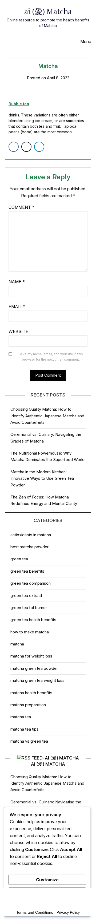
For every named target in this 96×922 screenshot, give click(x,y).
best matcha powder (29, 546)
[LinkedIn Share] (39, 147)
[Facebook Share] (14, 147)
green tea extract (26, 595)
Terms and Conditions (34, 912)
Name (17, 281)
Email (17, 306)
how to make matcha (29, 631)
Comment (21, 207)
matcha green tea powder (34, 668)
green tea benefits (27, 571)
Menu (85, 41)
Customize (47, 879)
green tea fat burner (28, 607)
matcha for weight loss (31, 656)
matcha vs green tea (29, 741)
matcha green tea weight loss (37, 680)
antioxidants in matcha (30, 534)
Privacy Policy (68, 912)
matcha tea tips (24, 729)
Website (18, 331)
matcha (17, 644)
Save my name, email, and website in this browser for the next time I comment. (51, 356)
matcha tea (20, 716)
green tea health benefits (33, 619)
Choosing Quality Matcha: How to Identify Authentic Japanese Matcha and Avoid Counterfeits (47, 416)
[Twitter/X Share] (26, 147)
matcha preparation (28, 704)
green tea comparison (30, 583)
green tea (19, 558)
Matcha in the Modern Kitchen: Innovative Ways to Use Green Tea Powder (42, 478)
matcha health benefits (31, 692)
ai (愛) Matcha (48, 11)
